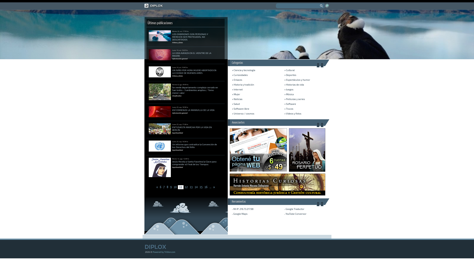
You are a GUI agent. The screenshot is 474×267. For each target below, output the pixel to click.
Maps (239, 213)
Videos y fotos (292, 113)
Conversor (295, 213)
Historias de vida (294, 84)
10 (175, 187)
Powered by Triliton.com (164, 252)
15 (201, 187)
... (210, 187)
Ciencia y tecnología (243, 70)
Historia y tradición (243, 84)
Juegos (288, 89)
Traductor (294, 208)
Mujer (236, 94)
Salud (236, 103)
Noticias (237, 99)
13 (191, 187)
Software (290, 103)
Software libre (240, 108)
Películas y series (294, 99)
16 (206, 187)
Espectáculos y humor (297, 79)
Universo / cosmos (243, 113)
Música (289, 94)
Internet (237, 89)
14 (196, 187)
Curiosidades (240, 74)
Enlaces (237, 79)
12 (186, 187)
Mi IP (242, 208)
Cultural (289, 70)
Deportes (290, 74)
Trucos (288, 108)
